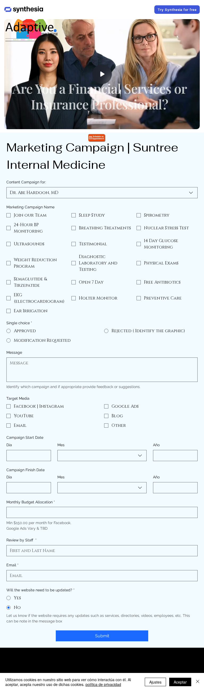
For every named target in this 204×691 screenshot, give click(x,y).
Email (12, 565)
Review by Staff (21, 540)
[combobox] (102, 192)
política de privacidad (103, 684)
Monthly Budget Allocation (30, 502)
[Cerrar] (197, 682)
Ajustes (155, 682)
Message (14, 352)
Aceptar (180, 682)
